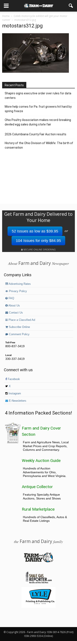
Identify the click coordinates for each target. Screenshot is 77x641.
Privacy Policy (17, 291)
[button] (71, 6)
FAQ (11, 298)
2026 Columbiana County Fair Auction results (35, 134)
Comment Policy (19, 334)
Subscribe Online (19, 327)
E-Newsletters (17, 400)
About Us (14, 305)
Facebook (13, 379)
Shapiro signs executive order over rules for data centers (38, 96)
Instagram (14, 393)
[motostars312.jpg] (35, 71)
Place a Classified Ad (21, 319)
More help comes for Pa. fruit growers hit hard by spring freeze (38, 109)
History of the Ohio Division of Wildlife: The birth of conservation (39, 145)
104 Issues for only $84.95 (38, 240)
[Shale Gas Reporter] (38, 582)
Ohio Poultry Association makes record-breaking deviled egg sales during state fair (38, 122)
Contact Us (15, 312)
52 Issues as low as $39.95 (35, 231)
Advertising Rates (19, 283)
